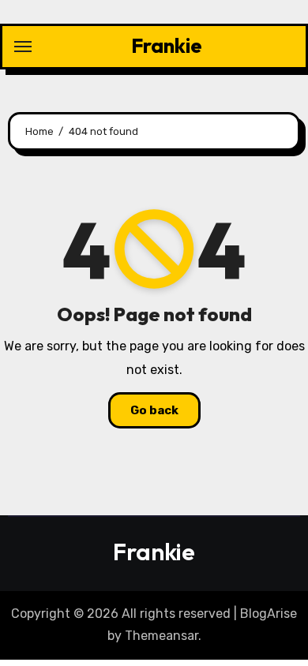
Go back (154, 410)
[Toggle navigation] (23, 46)
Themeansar (161, 635)
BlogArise (268, 613)
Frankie (166, 45)
